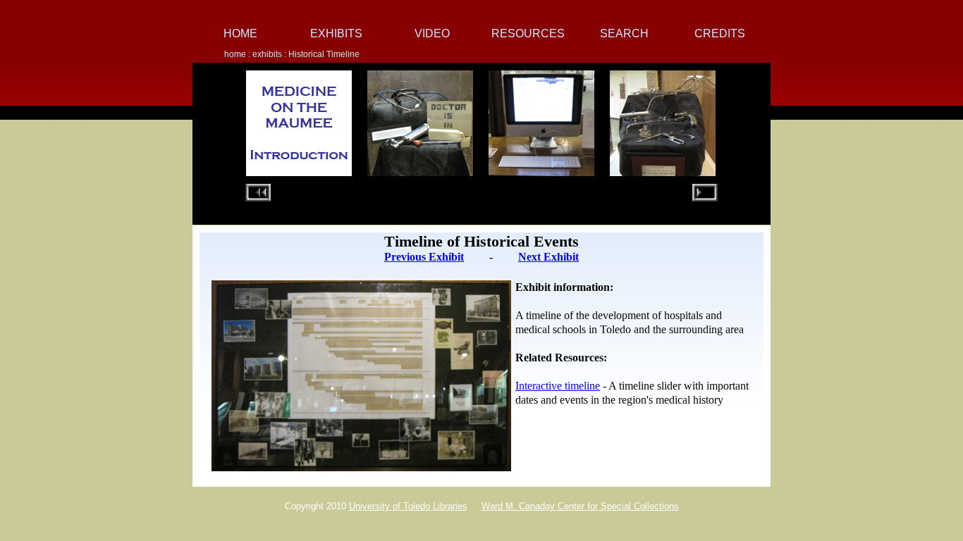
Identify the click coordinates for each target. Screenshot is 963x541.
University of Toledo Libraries (408, 506)
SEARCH (624, 33)
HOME (240, 33)
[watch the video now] (541, 166)
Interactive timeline (557, 386)
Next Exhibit (548, 257)
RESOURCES (528, 33)
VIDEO (432, 33)
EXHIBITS (336, 33)
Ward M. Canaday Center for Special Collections (580, 506)
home (236, 54)
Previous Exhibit (424, 257)
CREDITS (719, 33)
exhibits (267, 54)
